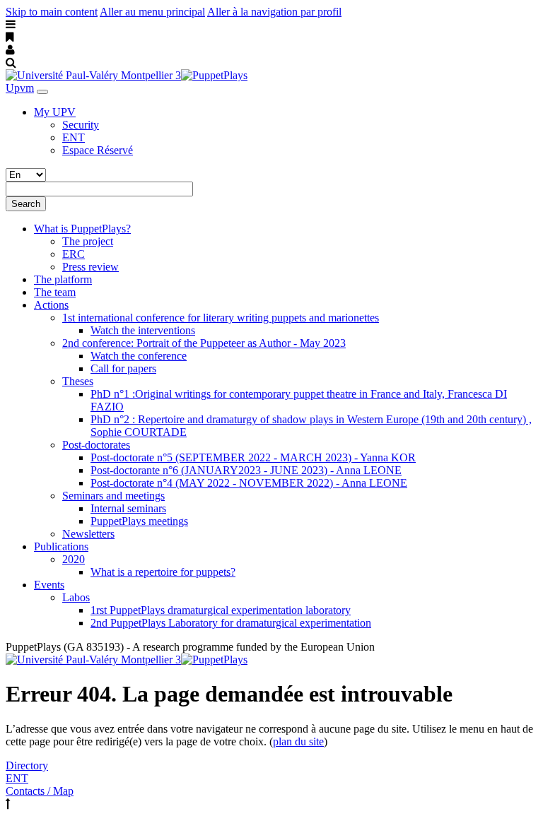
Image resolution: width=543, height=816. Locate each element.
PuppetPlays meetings (139, 521)
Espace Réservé (97, 150)
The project (87, 241)
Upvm (20, 88)
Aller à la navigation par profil (274, 12)
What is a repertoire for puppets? (162, 572)
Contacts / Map (40, 791)
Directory (27, 765)
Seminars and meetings (113, 496)
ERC (73, 254)
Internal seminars (128, 508)
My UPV (55, 112)
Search (25, 204)
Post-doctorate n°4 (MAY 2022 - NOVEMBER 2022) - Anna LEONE (248, 483)
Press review (90, 267)
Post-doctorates (96, 445)
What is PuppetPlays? (82, 229)
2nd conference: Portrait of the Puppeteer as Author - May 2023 (204, 343)
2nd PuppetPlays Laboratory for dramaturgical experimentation (230, 623)
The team (55, 292)
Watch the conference (138, 356)
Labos (76, 597)
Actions (51, 305)
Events (49, 585)
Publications (61, 546)
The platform (63, 279)
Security (80, 125)
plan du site (298, 741)
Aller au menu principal (152, 12)
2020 (73, 559)
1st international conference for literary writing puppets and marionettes (220, 318)
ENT (73, 137)
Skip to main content (52, 12)
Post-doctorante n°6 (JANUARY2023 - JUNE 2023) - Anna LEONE (246, 470)
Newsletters (88, 534)
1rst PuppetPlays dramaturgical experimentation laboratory (220, 610)
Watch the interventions (142, 330)
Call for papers (123, 368)
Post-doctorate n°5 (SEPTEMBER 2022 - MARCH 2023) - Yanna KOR (253, 457)
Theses (77, 381)
